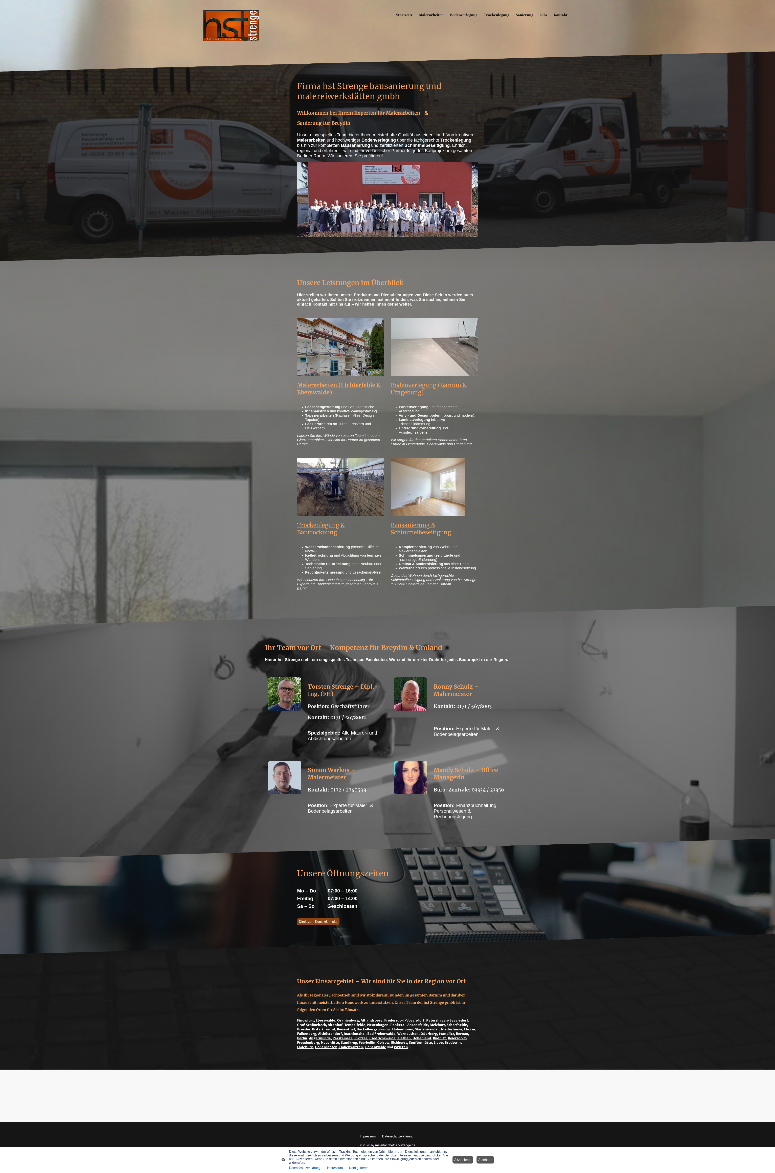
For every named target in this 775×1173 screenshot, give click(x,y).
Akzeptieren (462, 1159)
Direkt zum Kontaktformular (318, 921)
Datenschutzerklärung (304, 1168)
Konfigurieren (359, 1168)
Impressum (335, 1168)
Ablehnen (485, 1159)
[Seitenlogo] (231, 25)
